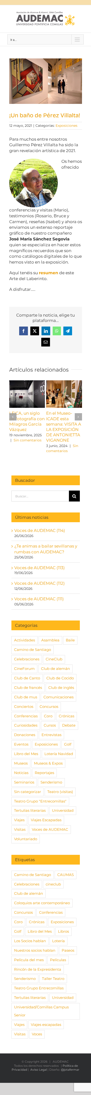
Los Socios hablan (30, 941)
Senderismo (51, 782)
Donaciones (24, 734)
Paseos (68, 950)
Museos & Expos (48, 763)
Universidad (63, 810)
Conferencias (26, 716)
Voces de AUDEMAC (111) (39, 598)
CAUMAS (65, 874)
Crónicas (66, 716)
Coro (48, 716)
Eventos (21, 744)
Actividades (24, 640)
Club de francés (28, 687)
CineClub (54, 659)
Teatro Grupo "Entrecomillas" (40, 801)
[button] (13, 416)
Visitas (19, 829)
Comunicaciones (58, 697)
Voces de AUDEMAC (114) (39, 530)
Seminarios (24, 782)
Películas (58, 960)
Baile (70, 640)
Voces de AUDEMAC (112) (39, 583)
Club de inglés (61, 687)
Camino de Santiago (32, 649)
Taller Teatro (53, 978)
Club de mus (25, 697)
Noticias (21, 772)
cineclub (53, 884)
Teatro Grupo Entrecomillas (39, 988)
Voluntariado (25, 839)
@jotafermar (70, 1069)
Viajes (19, 820)
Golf (67, 744)
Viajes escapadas (46, 1024)
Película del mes (29, 960)
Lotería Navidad (58, 753)
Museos (21, 763)
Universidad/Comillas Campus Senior (41, 1011)
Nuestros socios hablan (34, 950)
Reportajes (44, 772)
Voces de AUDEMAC (50, 829)
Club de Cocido (60, 678)
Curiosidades (25, 725)
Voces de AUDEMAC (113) (39, 567)
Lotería (58, 941)
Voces (37, 1034)
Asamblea (50, 640)
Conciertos (23, 706)
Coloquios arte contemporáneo (42, 903)
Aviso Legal (38, 1069)
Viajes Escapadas (46, 820)
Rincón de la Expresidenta (37, 969)
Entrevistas (51, 734)
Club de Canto (27, 678)
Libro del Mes (26, 753)
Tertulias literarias (30, 810)
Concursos (49, 706)
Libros (63, 931)
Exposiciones (66, 125)
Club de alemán (55, 668)
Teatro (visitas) (60, 791)
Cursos (50, 725)
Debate (68, 725)
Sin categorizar (27, 791)
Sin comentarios (27, 440)
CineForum (24, 668)
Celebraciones (26, 659)
